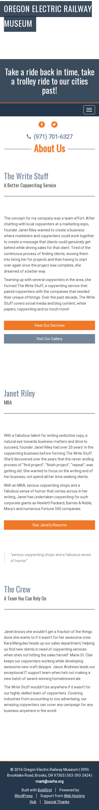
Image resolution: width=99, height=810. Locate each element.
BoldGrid (45, 790)
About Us (49, 148)
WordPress (24, 796)
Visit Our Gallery (49, 339)
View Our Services (50, 325)
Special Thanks (56, 802)
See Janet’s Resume (49, 525)
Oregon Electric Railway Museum (48, 15)
